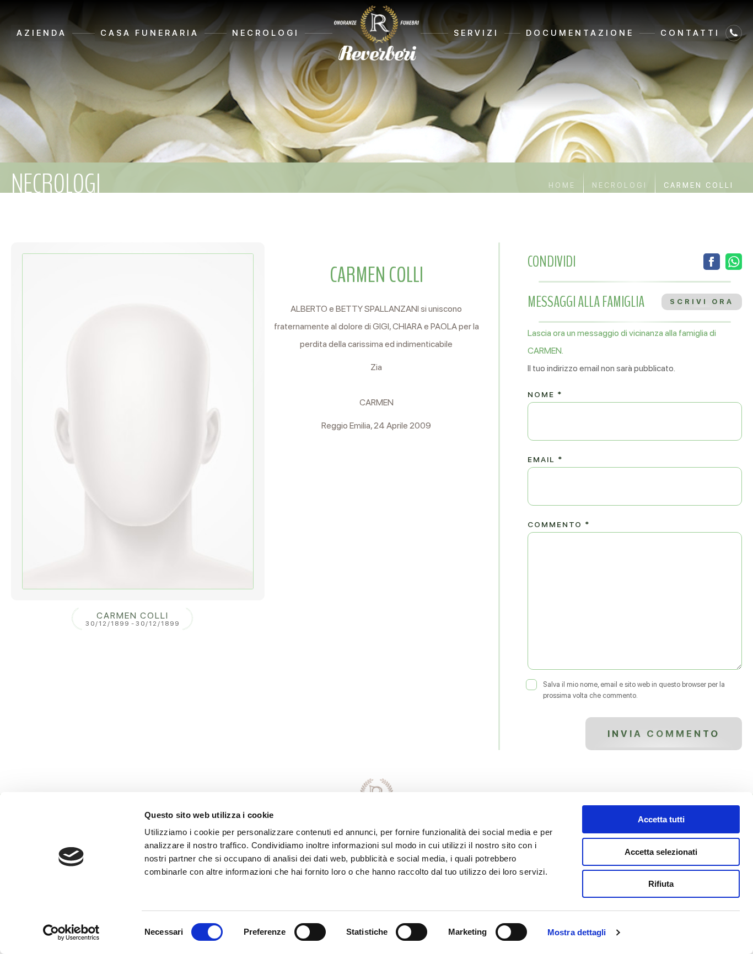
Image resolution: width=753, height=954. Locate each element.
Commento (559, 524)
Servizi (476, 33)
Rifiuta (661, 883)
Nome (545, 394)
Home (561, 185)
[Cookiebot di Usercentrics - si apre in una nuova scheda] (71, 932)
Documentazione (580, 33)
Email (545, 459)
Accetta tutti (661, 819)
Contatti (690, 33)
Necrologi (265, 33)
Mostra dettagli (576, 932)
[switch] (310, 932)
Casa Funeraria (149, 33)
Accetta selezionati (661, 852)
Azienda (42, 33)
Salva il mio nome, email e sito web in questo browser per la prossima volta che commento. (634, 690)
